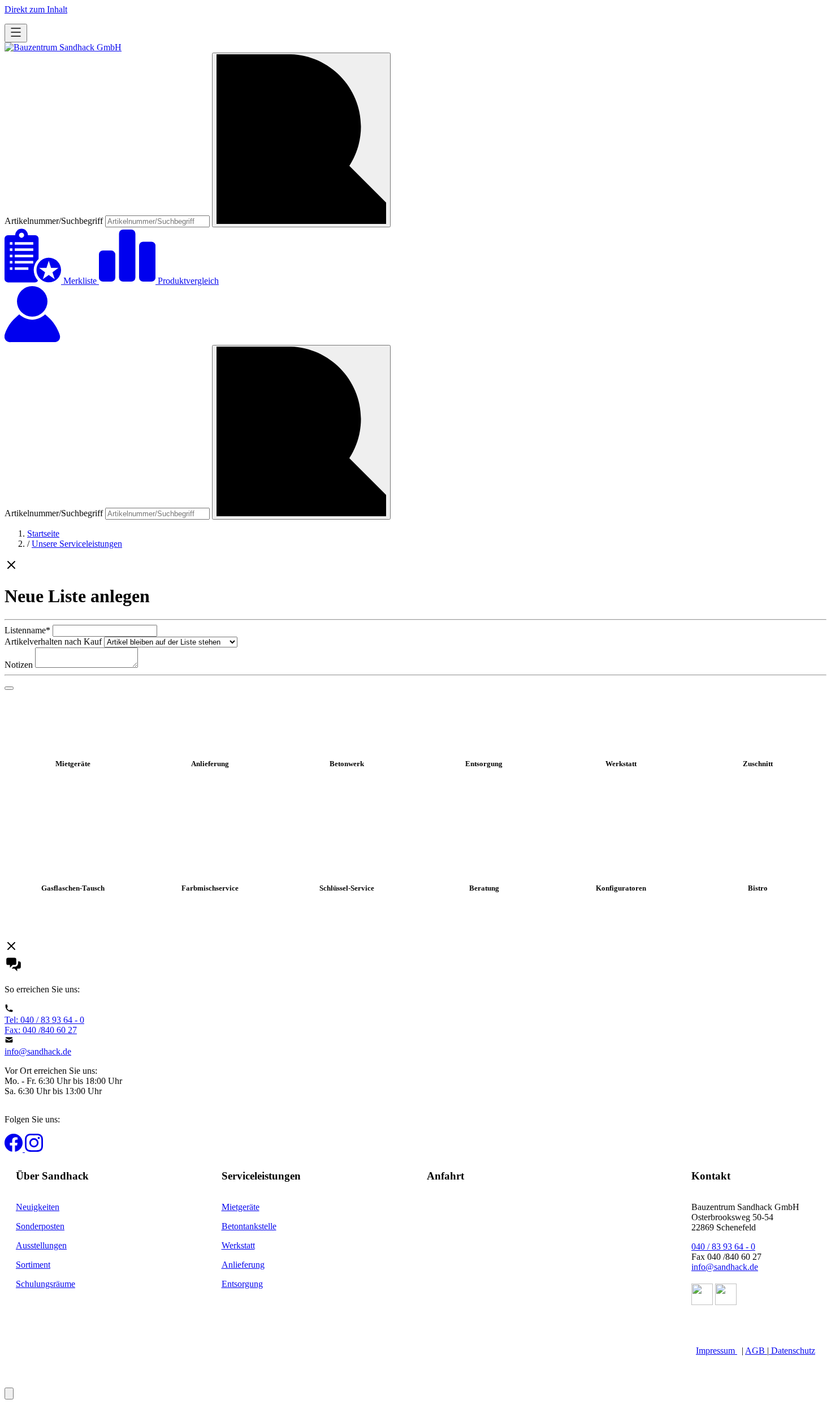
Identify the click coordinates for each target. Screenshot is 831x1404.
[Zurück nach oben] (9, 1393)
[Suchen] (301, 140)
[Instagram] (34, 1149)
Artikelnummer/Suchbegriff (55, 221)
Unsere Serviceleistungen (77, 543)
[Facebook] (15, 1149)
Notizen (19, 664)
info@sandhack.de (38, 1051)
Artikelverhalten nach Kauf (53, 641)
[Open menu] (16, 33)
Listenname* (27, 630)
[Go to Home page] (63, 47)
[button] (415, 566)
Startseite (43, 533)
